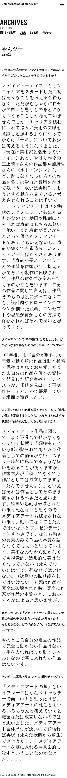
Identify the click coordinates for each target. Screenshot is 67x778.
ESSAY (34, 32)
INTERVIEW (8, 32)
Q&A (23, 32)
